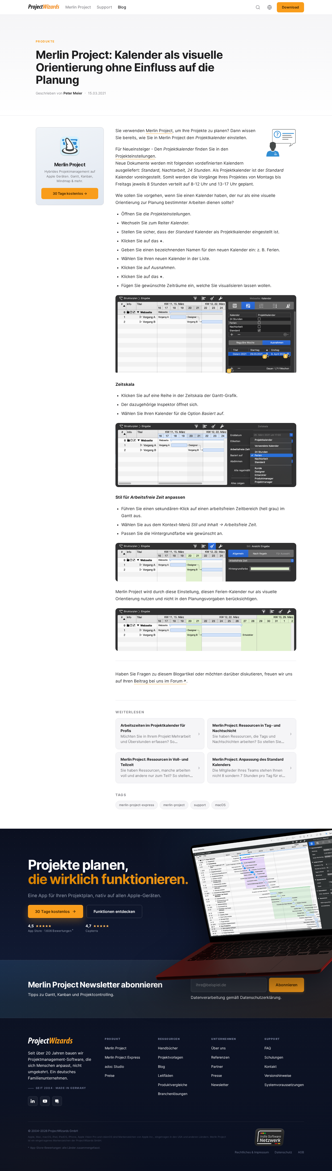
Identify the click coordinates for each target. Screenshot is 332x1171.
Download (290, 7)
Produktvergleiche (172, 1085)
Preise (109, 1075)
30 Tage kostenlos (52, 911)
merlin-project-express (136, 805)
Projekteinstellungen (135, 156)
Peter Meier (72, 93)
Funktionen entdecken (114, 911)
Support (104, 7)
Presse (216, 1075)
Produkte (45, 41)
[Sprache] (269, 7)
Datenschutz (283, 1152)
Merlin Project (78, 7)
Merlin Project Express (122, 1057)
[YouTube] (45, 1101)
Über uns (218, 1048)
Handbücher (168, 1048)
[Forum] (57, 1101)
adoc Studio (114, 1066)
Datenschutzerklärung (260, 997)
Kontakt (270, 1066)
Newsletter (219, 1085)
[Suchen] (257, 7)
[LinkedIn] (33, 1101)
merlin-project (174, 805)
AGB (301, 1152)
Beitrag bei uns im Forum (158, 681)
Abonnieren (286, 984)
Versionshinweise (277, 1075)
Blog (122, 7)
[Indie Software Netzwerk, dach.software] (269, 1137)
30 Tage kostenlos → (70, 193)
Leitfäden (165, 1075)
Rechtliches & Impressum (252, 1152)
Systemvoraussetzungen (284, 1085)
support (200, 805)
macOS (220, 805)
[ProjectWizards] (59, 1041)
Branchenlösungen (172, 1094)
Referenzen (220, 1057)
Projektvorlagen (170, 1057)
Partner (217, 1066)
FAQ (267, 1048)
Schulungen (273, 1057)
